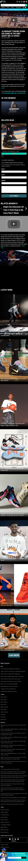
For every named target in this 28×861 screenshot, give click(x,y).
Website (3, 180)
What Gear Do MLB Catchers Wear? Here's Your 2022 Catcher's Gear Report (12, 784)
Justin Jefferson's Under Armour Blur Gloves (11, 679)
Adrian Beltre (3, 709)
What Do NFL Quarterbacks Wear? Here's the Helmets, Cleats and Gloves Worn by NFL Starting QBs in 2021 (13, 780)
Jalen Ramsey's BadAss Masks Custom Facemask (12, 676)
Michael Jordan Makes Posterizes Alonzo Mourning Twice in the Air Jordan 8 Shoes (14, 762)
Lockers (3, 7)
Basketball (11, 160)
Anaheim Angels (4, 812)
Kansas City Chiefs (5, 822)
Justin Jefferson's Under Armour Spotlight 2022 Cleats (13, 671)
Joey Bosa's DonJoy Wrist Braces (8, 689)
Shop (14, 153)
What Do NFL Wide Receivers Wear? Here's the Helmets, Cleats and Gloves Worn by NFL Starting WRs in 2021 (13, 801)
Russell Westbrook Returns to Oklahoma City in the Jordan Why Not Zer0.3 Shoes (14, 738)
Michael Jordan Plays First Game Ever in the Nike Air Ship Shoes (13, 725)
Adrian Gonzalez (4, 712)
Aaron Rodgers (4, 702)
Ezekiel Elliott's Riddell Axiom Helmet (9, 691)
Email (3, 174)
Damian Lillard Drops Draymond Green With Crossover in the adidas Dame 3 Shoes (13, 734)
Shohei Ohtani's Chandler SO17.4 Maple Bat (10, 674)
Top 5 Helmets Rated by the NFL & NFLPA (10, 769)
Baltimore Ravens (4, 832)
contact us (19, 859)
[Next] (26, 208)
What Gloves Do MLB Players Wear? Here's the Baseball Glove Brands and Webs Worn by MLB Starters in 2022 (13, 772)
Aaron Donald (4, 697)
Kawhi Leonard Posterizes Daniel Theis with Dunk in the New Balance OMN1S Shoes (13, 750)
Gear (8, 7)
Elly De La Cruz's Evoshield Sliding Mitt (9, 684)
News (12, 7)
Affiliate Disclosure (5, 847)
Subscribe (18, 7)
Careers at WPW (4, 844)
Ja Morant (5, 160)
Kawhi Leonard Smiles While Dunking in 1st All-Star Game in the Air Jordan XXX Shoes (14, 730)
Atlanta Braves (4, 827)
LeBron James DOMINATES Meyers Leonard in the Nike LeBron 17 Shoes (13, 754)
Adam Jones (3, 704)
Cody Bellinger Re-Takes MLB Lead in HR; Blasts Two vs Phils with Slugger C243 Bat (13, 746)
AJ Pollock (3, 717)
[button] (24, 1)
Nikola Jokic (4, 9)
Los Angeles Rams (5, 814)
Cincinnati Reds (4, 817)
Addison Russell (4, 707)
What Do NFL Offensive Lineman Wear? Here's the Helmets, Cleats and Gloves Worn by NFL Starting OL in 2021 (14, 776)
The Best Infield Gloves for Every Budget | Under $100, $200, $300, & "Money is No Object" (14, 794)
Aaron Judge (3, 699)
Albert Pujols (3, 719)
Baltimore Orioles (4, 829)
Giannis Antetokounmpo (14, 9)
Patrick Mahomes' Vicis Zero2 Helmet (9, 686)
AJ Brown (3, 714)
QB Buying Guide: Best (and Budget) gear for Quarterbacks (14, 797)
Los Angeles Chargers (6, 824)
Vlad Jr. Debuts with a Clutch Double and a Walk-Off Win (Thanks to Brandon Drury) (13, 742)
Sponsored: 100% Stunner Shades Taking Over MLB (12, 804)
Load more (14, 655)
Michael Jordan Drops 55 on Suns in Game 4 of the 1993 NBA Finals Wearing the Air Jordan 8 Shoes (13, 758)
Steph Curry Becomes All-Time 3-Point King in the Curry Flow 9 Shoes (13, 210)
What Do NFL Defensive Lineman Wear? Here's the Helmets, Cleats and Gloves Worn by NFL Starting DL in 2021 (13, 789)
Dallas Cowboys (4, 819)
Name (3, 169)
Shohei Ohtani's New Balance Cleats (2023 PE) (11, 681)
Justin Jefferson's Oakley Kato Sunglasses (10, 669)
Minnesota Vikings (5, 809)
